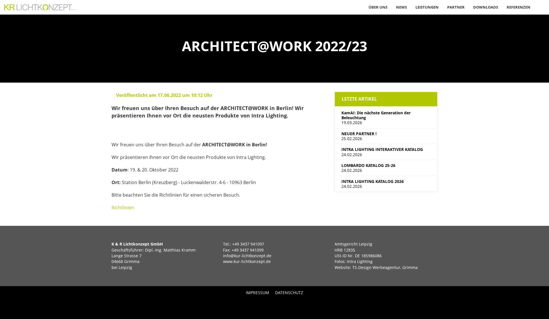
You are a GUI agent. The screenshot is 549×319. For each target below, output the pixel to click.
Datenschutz (289, 292)
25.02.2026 (359, 136)
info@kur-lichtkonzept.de (247, 255)
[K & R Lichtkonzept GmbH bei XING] (265, 305)
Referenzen (518, 7)
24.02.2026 (382, 152)
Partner (456, 7)
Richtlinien (123, 207)
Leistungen (427, 7)
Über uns (378, 7)
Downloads (485, 7)
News (401, 7)
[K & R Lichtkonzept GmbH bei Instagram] (284, 305)
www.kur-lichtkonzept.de (247, 261)
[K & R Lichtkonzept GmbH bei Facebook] (275, 305)
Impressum (257, 292)
